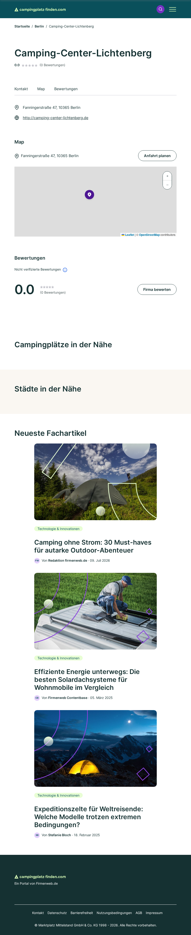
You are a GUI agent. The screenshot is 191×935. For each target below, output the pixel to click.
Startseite (22, 26)
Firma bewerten (157, 289)
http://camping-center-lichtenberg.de (55, 117)
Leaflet (129, 235)
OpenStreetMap (149, 235)
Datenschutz (57, 913)
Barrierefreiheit (82, 913)
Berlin (39, 26)
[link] (95, 503)
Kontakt (38, 913)
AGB (139, 913)
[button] (160, 9)
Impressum (154, 913)
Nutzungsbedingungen (114, 913)
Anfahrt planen (157, 155)
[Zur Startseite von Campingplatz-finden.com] (40, 9)
